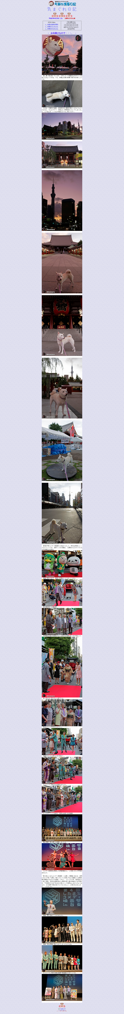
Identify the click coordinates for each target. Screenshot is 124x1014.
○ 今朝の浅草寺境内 (51, 24)
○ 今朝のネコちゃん (51, 28)
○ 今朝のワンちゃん (51, 26)
